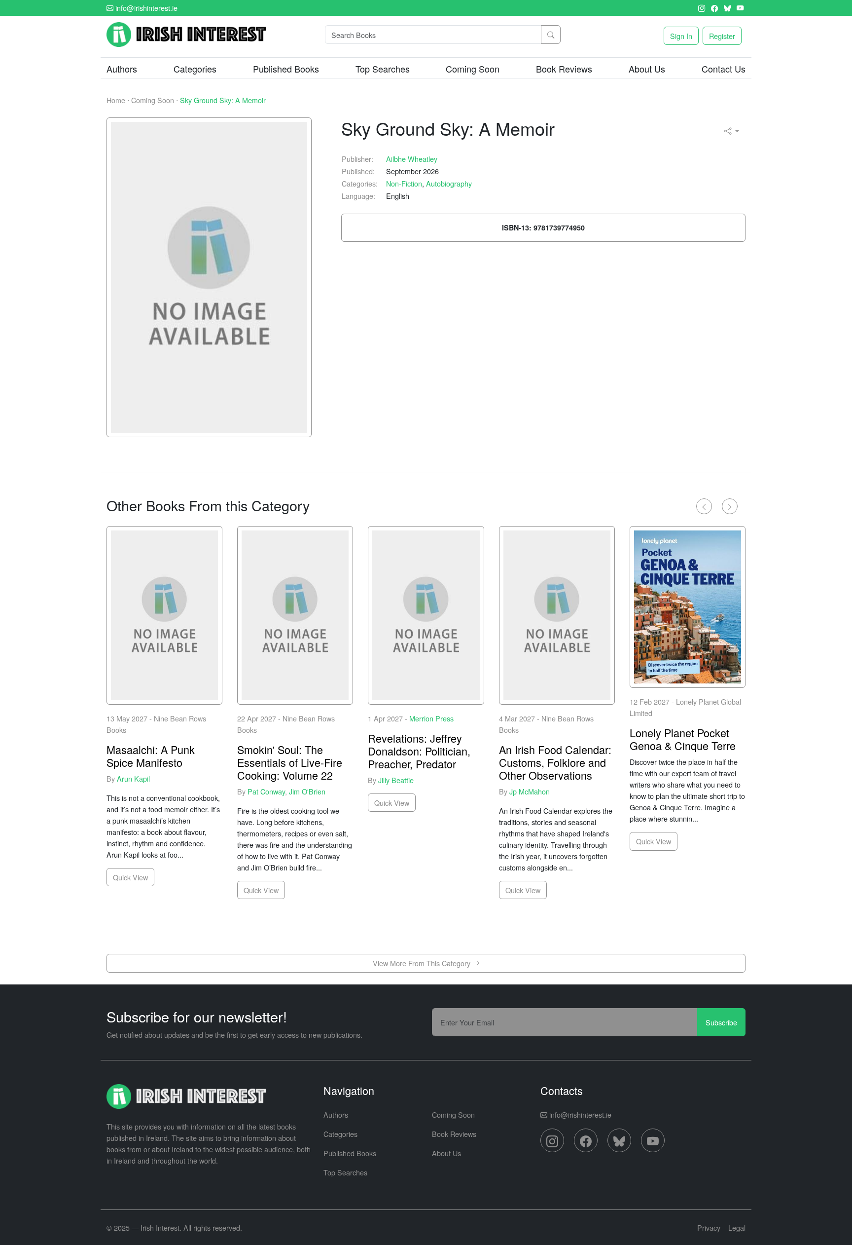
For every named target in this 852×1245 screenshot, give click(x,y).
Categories (340, 1134)
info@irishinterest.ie (145, 7)
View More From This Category (422, 963)
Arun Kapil (133, 778)
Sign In (681, 36)
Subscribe (721, 1022)
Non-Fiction (404, 183)
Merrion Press (431, 718)
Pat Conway (266, 791)
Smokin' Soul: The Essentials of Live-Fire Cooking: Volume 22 (289, 762)
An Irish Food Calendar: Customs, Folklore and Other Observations (555, 762)
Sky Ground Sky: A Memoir (223, 100)
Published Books (286, 68)
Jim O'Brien (307, 791)
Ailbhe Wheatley (411, 158)
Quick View (130, 877)
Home (115, 100)
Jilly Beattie (396, 779)
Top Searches (382, 68)
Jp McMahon (529, 791)
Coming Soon (472, 68)
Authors (121, 68)
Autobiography (449, 183)
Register (722, 36)
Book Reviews (564, 68)
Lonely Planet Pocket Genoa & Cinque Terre (683, 739)
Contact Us (724, 68)
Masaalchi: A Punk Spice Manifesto (150, 756)
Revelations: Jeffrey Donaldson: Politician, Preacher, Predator (419, 750)
